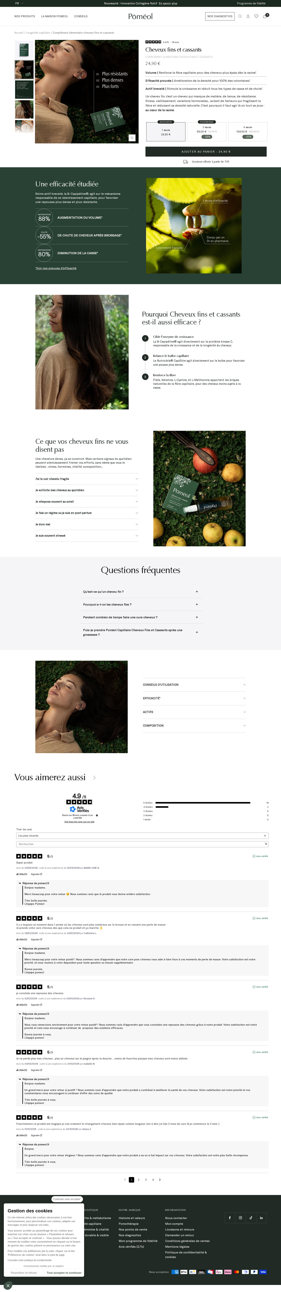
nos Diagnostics (219, 16)
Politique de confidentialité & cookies (186, 1254)
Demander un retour (179, 1235)
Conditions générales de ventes (187, 1241)
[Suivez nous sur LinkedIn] (261, 1218)
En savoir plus (168, 3)
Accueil (18, 32)
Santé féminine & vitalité (91, 1229)
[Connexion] (248, 16)
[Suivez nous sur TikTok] (251, 1218)
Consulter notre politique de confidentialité (30, 1260)
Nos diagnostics (130, 1235)
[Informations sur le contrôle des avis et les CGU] (96, 815)
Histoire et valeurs (132, 1218)
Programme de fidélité (251, 3)
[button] (8, 1285)
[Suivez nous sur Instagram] (240, 1218)
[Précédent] (38, 91)
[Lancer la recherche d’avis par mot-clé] (266, 844)
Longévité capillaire (38, 32)
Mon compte (174, 1224)
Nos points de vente (133, 1229)
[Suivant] (135, 91)
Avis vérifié (262, 856)
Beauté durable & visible (91, 1235)
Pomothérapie (129, 1224)
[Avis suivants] (160, 1180)
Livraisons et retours (179, 1229)
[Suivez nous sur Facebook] (230, 1218)
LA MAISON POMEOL (54, 16)
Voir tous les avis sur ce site (79, 821)
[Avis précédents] (125, 1179)
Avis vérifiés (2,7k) (131, 1246)
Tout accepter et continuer (64, 1272)
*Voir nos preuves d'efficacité (55, 268)
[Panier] (265, 16)
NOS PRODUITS (24, 16)
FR (17, 3)
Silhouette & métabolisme (92, 1218)
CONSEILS (81, 16)
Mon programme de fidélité (138, 1241)
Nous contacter (176, 1218)
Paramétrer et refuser (24, 1272)
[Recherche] (240, 16)
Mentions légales (177, 1246)
